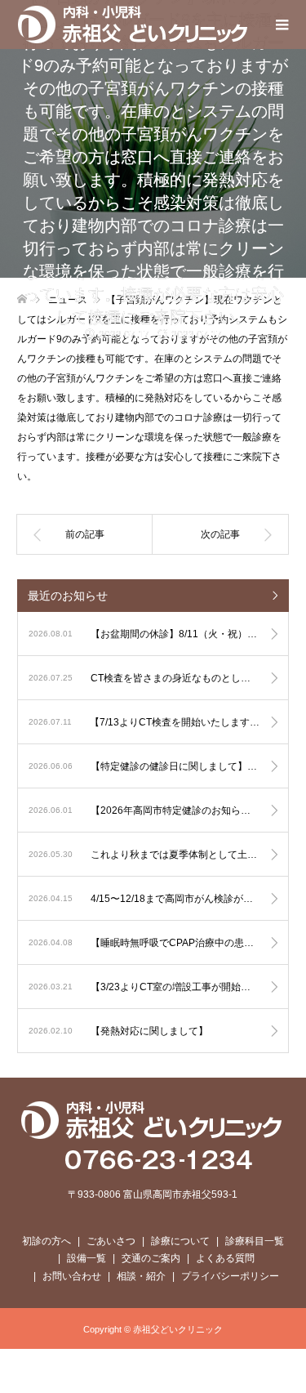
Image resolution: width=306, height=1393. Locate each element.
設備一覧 (86, 1258)
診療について (180, 1241)
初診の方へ (46, 1241)
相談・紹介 (141, 1276)
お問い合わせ (71, 1276)
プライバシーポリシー (230, 1276)
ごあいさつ (110, 1241)
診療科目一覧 (254, 1241)
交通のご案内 (151, 1258)
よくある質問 (225, 1258)
